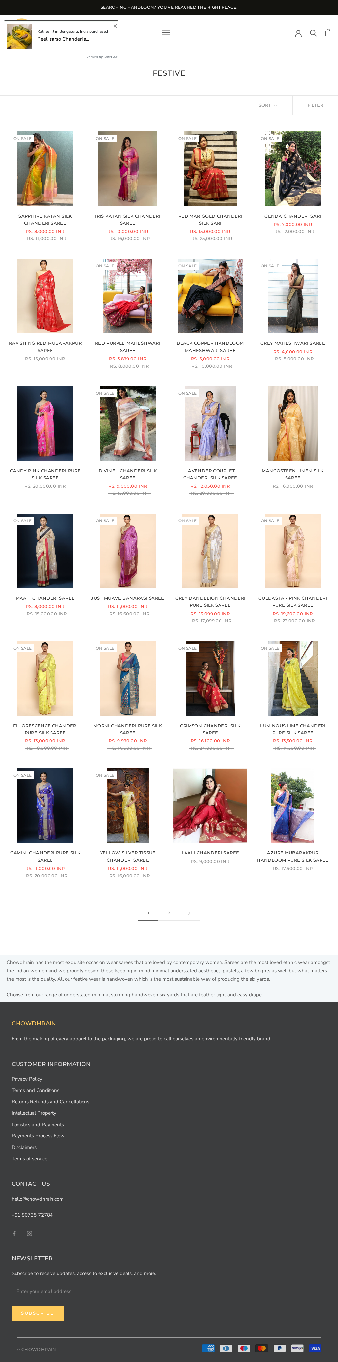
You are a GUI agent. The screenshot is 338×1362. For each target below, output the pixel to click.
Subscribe (37, 1313)
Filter (315, 105)
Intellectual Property (34, 1113)
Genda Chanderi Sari (292, 216)
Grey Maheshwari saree (292, 343)
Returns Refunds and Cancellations (50, 1101)
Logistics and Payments (38, 1124)
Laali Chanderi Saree (210, 852)
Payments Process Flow (38, 1135)
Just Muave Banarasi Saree (127, 598)
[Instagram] (29, 1233)
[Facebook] (14, 1233)
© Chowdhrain (36, 1349)
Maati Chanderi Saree (45, 598)
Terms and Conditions (35, 1090)
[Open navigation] (166, 32)
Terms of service (29, 1158)
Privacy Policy (27, 1079)
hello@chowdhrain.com (38, 1199)
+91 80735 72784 (32, 1215)
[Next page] (189, 913)
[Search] (313, 32)
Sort (266, 105)
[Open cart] (328, 32)
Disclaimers (24, 1147)
